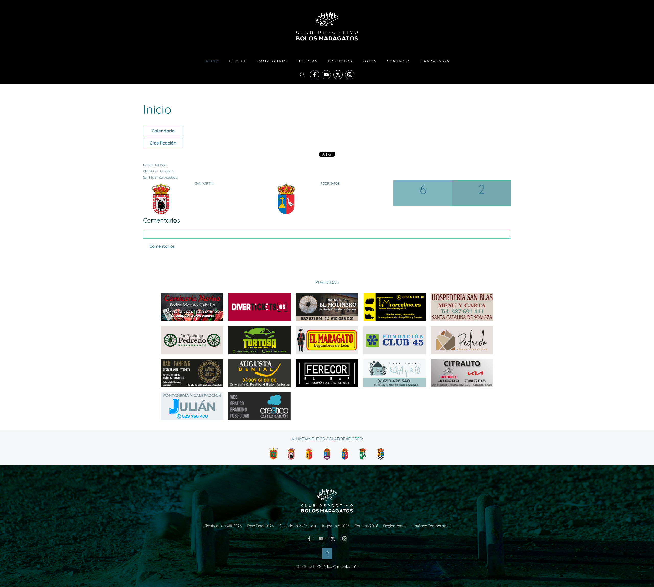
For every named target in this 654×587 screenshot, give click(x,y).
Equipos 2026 (366, 525)
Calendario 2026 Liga (297, 525)
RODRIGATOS (330, 183)
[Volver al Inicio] (327, 26)
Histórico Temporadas (431, 525)
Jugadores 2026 (335, 525)
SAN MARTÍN (204, 183)
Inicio (212, 61)
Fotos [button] (370, 61)
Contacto (398, 61)
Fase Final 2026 (260, 525)
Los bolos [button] (340, 61)
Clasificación (163, 143)
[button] (302, 74)
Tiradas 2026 (434, 61)
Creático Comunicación (338, 566)
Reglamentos (394, 525)
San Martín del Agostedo (160, 177)
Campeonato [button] (272, 61)
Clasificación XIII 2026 (223, 525)
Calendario (163, 131)
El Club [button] (238, 61)
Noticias (307, 61)
